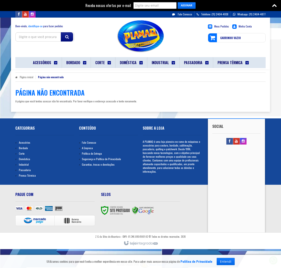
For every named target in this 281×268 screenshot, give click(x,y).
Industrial (24, 164)
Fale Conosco (184, 14)
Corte (22, 153)
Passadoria (25, 170)
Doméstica (24, 159)
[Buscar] (67, 37)
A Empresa (87, 148)
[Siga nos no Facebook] (18, 14)
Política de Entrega (92, 153)
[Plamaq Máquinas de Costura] (140, 36)
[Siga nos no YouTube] (236, 141)
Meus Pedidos (221, 26)
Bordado (23, 148)
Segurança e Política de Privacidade (101, 159)
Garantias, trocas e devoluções (98, 164)
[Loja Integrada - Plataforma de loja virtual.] (140, 243)
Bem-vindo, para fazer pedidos (39, 26)
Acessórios (24, 142)
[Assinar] (187, 5)
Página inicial (26, 77)
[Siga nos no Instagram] (32, 14)
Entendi (225, 261)
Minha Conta (245, 26)
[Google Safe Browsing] (143, 210)
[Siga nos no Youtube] (25, 14)
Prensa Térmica (27, 175)
